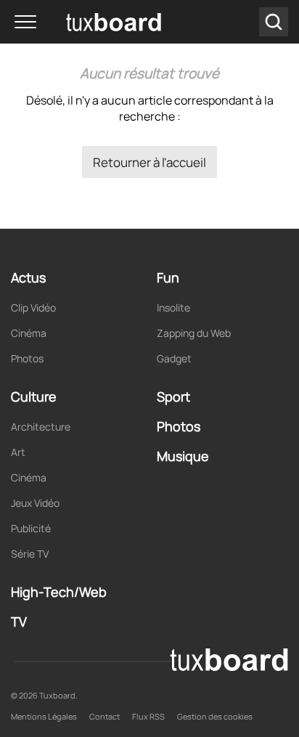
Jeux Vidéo (35, 503)
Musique (183, 456)
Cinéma (28, 333)
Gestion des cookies (215, 716)
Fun (168, 277)
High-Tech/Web (59, 591)
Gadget (174, 358)
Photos (27, 358)
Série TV (30, 554)
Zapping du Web (194, 333)
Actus (28, 277)
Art (18, 452)
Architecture (40, 426)
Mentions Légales (44, 716)
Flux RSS (148, 716)
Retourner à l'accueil (149, 162)
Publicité (31, 528)
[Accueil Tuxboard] (92, 21)
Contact (104, 716)
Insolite (173, 307)
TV (19, 621)
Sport (173, 396)
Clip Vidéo (33, 307)
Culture (34, 396)
